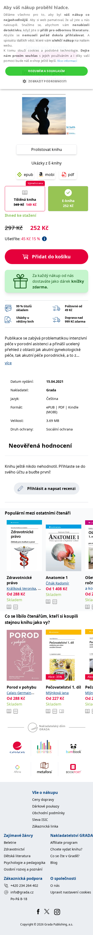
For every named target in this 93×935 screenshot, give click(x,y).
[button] (46, 81)
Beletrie (10, 842)
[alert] (46, 44)
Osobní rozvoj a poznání (23, 869)
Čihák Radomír (57, 583)
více (8, 363)
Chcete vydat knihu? (66, 849)
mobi (49, 174)
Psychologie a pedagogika (24, 862)
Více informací (67, 61)
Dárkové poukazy (45, 806)
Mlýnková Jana (57, 693)
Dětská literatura (17, 856)
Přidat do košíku (51, 256)
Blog (53, 862)
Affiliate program (64, 842)
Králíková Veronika (21, 588)
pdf (71, 174)
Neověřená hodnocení (40, 445)
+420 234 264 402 (24, 885)
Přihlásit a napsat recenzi (51, 488)
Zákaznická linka (45, 826)
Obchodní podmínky (48, 813)
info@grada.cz (22, 892)
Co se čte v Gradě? (64, 856)
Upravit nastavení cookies (70, 892)
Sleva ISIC (40, 819)
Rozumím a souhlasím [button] (46, 71)
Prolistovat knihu (46, 149)
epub (28, 174)
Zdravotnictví (14, 849)
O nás (55, 885)
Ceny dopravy (43, 799)
